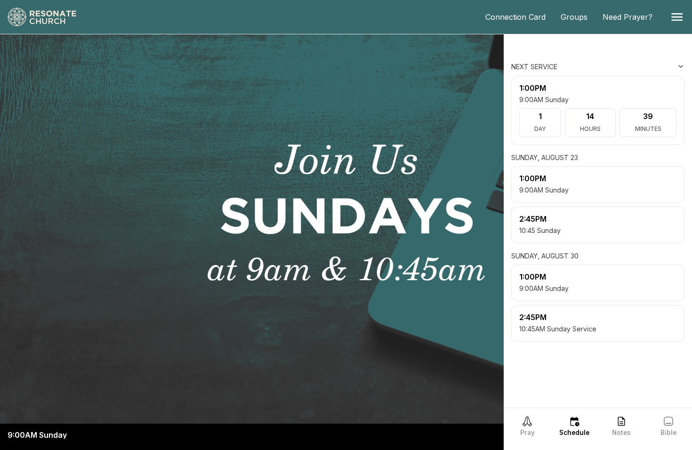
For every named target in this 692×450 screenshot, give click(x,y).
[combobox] (637, 66)
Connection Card (519, 17)
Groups (578, 17)
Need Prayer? (631, 17)
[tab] (527, 426)
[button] (677, 17)
